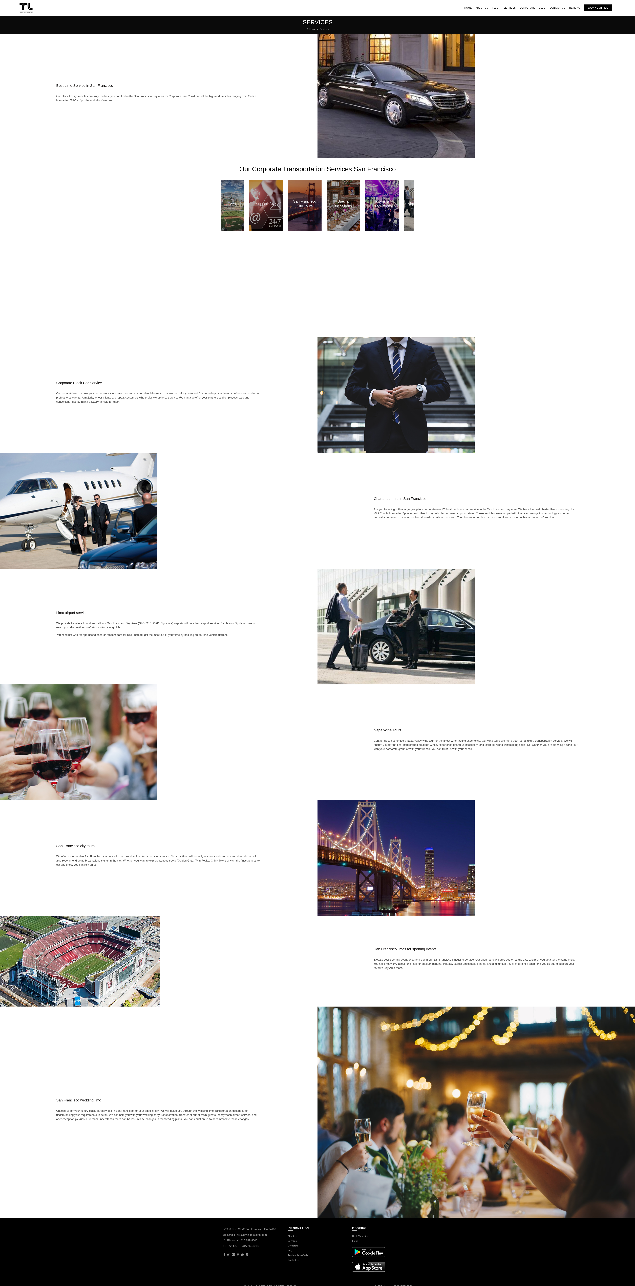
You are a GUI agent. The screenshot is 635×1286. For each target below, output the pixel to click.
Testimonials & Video (298, 1255)
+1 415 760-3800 (248, 1246)
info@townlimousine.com (251, 1234)
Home (468, 7)
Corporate (527, 7)
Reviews (574, 7)
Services (510, 7)
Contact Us (557, 7)
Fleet (496, 7)
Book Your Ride (598, 7)
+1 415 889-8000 (247, 1240)
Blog (542, 7)
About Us (482, 7)
